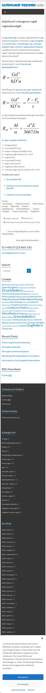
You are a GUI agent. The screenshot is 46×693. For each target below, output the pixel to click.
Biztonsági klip (20, 285)
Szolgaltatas (6, 488)
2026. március (7, 542)
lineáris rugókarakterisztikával (29, 47)
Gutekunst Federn (18, 307)
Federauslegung (8, 296)
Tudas (37, 222)
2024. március (7, 591)
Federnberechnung (31, 299)
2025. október (7, 550)
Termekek (5, 492)
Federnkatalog (15, 302)
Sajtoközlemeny (8, 480)
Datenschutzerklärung (18, 690)
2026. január (7, 546)
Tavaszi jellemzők (13, 179)
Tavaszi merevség (19, 211)
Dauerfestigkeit (9, 287)
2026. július (6, 530)
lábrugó (37, 44)
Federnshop (26, 302)
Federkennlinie (35, 296)
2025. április (7, 562)
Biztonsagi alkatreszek (10, 443)
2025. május (6, 558)
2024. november (8, 575)
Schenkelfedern (23, 208)
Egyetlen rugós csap (32, 294)
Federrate (14, 206)
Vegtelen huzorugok (10, 508)
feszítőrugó (23, 44)
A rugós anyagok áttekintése (14, 140)
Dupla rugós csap (28, 291)
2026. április (7, 538)
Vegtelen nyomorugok (10, 512)
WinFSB (23, 326)
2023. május (6, 611)
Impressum (31, 690)
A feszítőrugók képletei (30, 92)
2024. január (7, 599)
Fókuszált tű (32, 305)
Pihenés (23, 313)
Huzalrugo (9, 222)
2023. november (8, 603)
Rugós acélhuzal (7, 317)
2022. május (6, 624)
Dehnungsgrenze (23, 287)
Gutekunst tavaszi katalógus (18, 194)
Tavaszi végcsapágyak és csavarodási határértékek (20, 232)
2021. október (7, 632)
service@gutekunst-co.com (13, 253)
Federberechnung (21, 297)
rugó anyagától (36, 40)
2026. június (7, 534)
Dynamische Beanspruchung (14, 294)
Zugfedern (35, 211)
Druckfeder (8, 203)
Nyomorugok (29, 222)
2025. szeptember (9, 554)
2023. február (7, 620)
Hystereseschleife (7, 311)
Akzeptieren (23, 677)
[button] (42, 638)
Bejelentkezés (7, 396)
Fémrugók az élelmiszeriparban (15, 351)
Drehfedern (32, 287)
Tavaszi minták (6, 326)
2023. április (7, 615)
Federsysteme (6, 305)
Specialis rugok (8, 484)
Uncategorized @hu (9, 504)
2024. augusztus (8, 579)
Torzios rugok (7, 496)
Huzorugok (19, 222)
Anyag (4, 439)
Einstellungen (23, 684)
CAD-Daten (29, 285)
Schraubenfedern (7, 320)
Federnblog (5, 302)
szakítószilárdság (21, 323)
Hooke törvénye (34, 308)
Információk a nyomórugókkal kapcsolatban (21, 360)
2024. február (7, 595)
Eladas (4, 447)
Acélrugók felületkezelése (28, 240)
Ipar (3, 467)
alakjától (5, 47)
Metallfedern (10, 313)
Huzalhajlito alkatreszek (11, 455)
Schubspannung (19, 319)
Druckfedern (12, 290)
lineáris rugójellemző (29, 311)
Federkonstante (23, 203)
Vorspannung (15, 326)
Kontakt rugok (7, 471)
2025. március (7, 566)
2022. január (7, 628)
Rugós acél (36, 314)
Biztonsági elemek (8, 285)
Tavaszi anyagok (36, 322)
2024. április (7, 587)
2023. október (7, 607)
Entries (7, 375)
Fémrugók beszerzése (11, 347)
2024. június (7, 583)
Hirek (4, 451)
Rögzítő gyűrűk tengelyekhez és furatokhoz (20, 356)
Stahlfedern (29, 320)
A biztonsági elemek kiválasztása (16, 342)
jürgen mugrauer (12, 218)
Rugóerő (30, 314)
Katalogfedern (17, 311)
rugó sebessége (10, 37)
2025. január (7, 571)
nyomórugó (10, 44)
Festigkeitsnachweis (19, 305)
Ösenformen (7, 328)
